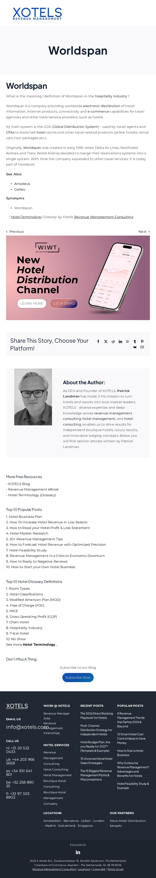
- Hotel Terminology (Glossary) (31, 495)
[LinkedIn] (120, 342)
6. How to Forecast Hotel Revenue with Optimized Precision (56, 545)
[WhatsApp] (127, 342)
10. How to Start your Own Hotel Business (40, 567)
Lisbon (86, 821)
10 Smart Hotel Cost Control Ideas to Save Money (131, 738)
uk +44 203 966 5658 (20, 761)
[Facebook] (98, 342)
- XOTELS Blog (18, 484)
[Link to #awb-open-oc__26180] (142, 13)
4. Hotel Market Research (27, 533)
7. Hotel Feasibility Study (26, 550)
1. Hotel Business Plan (24, 517)
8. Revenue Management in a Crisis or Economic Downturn (55, 556)
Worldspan (32, 148)
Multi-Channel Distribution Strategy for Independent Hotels (96, 730)
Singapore (85, 826)
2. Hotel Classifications (24, 594)
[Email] (142, 347)
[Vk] (135, 347)
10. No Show (16, 639)
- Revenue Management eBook (32, 489)
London (98, 821)
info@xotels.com (27, 727)
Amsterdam (52, 821)
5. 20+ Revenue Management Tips (34, 539)
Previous (16, 232)
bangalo (116, 826)
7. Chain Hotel (17, 622)
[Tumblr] (135, 342)
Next (143, 232)
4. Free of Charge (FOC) (25, 605)
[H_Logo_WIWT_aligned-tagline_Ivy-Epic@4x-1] (47, 244)
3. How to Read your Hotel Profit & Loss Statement (48, 528)
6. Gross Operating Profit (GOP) (31, 617)
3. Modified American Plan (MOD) (33, 600)
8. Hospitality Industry (24, 628)
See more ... (31, 644)
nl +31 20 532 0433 (17, 750)
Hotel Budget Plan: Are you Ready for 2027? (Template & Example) (95, 746)
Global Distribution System (75, 127)
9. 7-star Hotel (17, 633)
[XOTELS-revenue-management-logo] (37, 2)
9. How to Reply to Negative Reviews (36, 561)
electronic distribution (101, 106)
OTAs (10, 132)
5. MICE (12, 611)
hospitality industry (111, 96)
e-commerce (98, 111)
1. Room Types (18, 588)
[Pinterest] (142, 342)
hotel (41, 132)
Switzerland (66, 826)
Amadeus (22, 184)
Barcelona (71, 821)
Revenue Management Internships (53, 728)
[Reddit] (113, 342)
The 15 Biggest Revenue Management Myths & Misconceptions (96, 775)
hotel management (98, 419)
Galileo (19, 189)
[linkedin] (78, 852)
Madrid (50, 826)
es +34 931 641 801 (19, 773)
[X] (105, 342)
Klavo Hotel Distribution (128, 821)
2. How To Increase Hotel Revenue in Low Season (47, 522)
